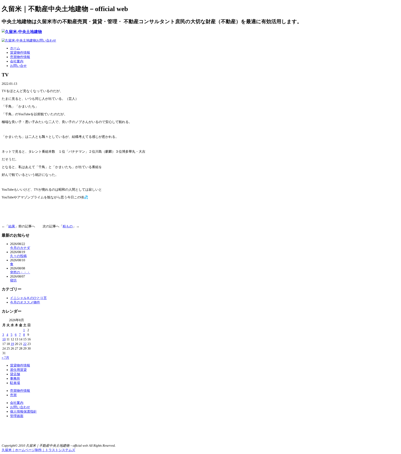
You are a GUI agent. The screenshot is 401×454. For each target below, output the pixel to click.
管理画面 (16, 416)
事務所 (15, 378)
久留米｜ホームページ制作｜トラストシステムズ (38, 450)
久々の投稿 (18, 256)
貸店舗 (15, 374)
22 (25, 344)
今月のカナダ (20, 248)
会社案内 (16, 61)
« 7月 (5, 357)
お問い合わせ (20, 407)
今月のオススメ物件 (25, 302)
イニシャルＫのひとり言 (28, 298)
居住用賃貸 (18, 370)
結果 (11, 226)
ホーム (15, 48)
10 (4, 339)
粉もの (68, 226)
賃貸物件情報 (20, 52)
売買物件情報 (20, 57)
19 (12, 344)
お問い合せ (18, 65)
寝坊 (13, 280)
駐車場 (15, 383)
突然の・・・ (20, 272)
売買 (13, 395)
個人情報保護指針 (23, 411)
